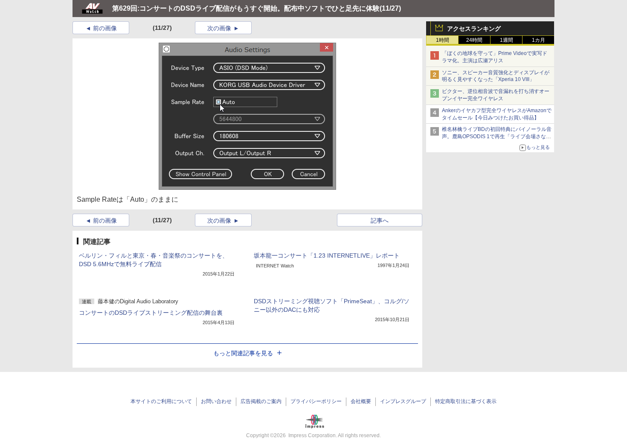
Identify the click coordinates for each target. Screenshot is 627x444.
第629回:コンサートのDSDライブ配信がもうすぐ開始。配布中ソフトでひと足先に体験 (246, 8)
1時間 (442, 40)
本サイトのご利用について (161, 401)
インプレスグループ (403, 401)
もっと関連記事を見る (243, 353)
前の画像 (105, 28)
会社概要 (361, 401)
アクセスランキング (474, 28)
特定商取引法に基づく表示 (465, 401)
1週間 (506, 40)
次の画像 (219, 28)
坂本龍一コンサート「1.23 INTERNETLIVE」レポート (327, 255)
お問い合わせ (216, 401)
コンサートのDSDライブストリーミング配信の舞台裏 (151, 312)
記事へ (380, 220)
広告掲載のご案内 (261, 401)
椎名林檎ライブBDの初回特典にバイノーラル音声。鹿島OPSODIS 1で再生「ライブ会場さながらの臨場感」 (497, 136)
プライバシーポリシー (316, 401)
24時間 (474, 40)
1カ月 (538, 40)
